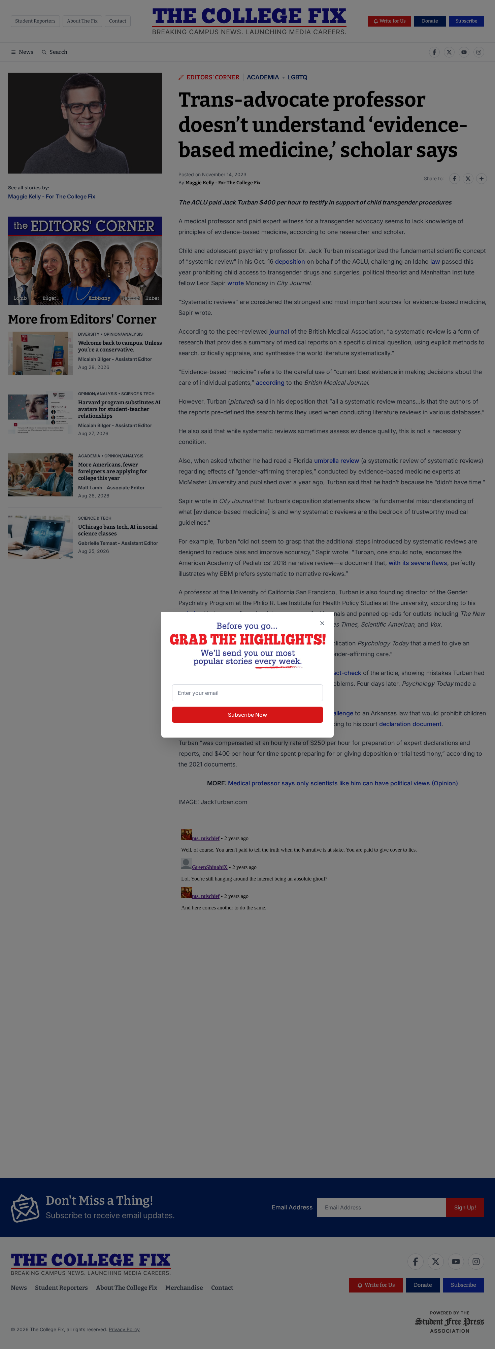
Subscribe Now (247, 714)
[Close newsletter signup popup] (322, 623)
